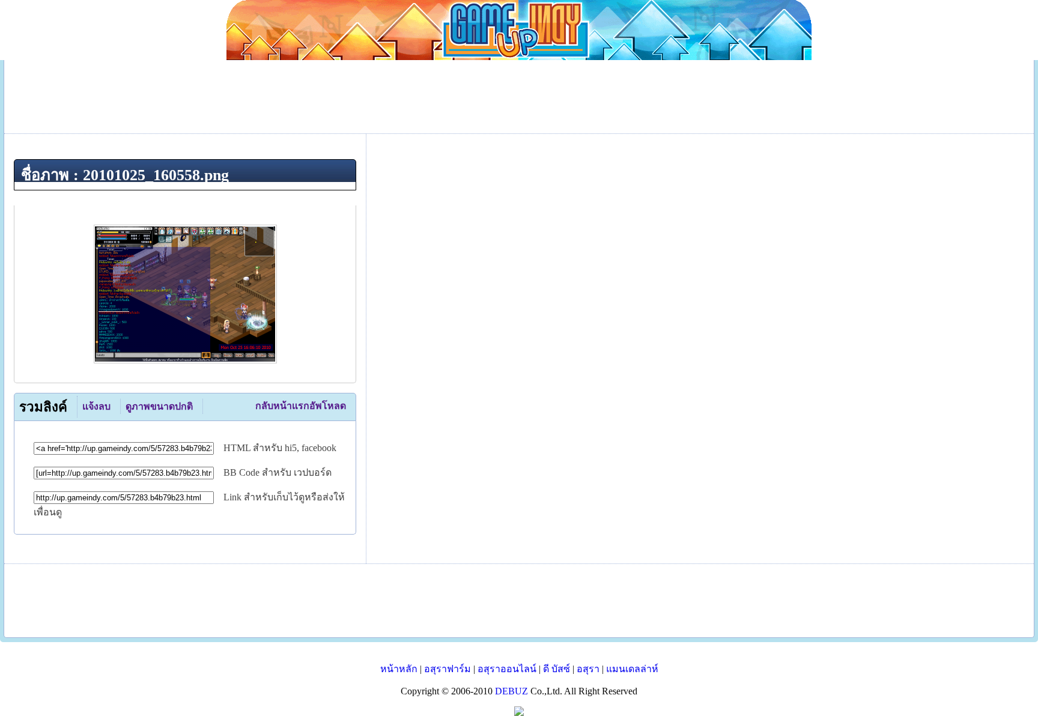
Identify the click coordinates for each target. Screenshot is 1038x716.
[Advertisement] (519, 601)
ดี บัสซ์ (556, 669)
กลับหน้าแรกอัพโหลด (300, 406)
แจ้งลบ (96, 406)
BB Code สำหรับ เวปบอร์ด (277, 472)
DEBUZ (511, 691)
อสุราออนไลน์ (507, 669)
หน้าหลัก (398, 669)
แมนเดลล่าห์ (632, 669)
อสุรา (588, 669)
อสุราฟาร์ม (447, 669)
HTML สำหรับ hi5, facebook (279, 448)
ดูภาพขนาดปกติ (159, 406)
